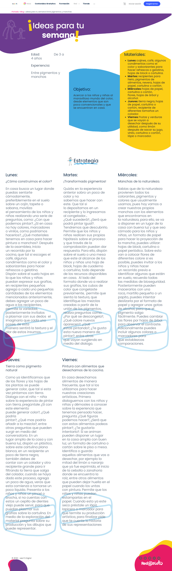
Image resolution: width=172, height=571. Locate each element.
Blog (22, 11)
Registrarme (152, 4)
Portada (15, 11)
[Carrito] (124, 4)
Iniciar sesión (135, 4)
